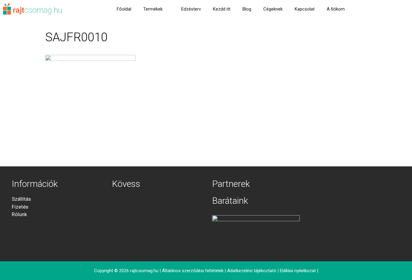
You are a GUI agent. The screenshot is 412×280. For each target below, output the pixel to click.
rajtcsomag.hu (144, 270)
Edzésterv (191, 9)
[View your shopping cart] (358, 9)
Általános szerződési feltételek (192, 270)
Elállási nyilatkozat (298, 270)
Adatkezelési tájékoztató (251, 270)
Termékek (153, 9)
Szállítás (21, 199)
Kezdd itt (221, 9)
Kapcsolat (305, 9)
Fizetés (20, 207)
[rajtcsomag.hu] (32, 9)
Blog (246, 9)
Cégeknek (273, 9)
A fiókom (336, 9)
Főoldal (124, 9)
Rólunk (19, 214)
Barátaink (230, 200)
